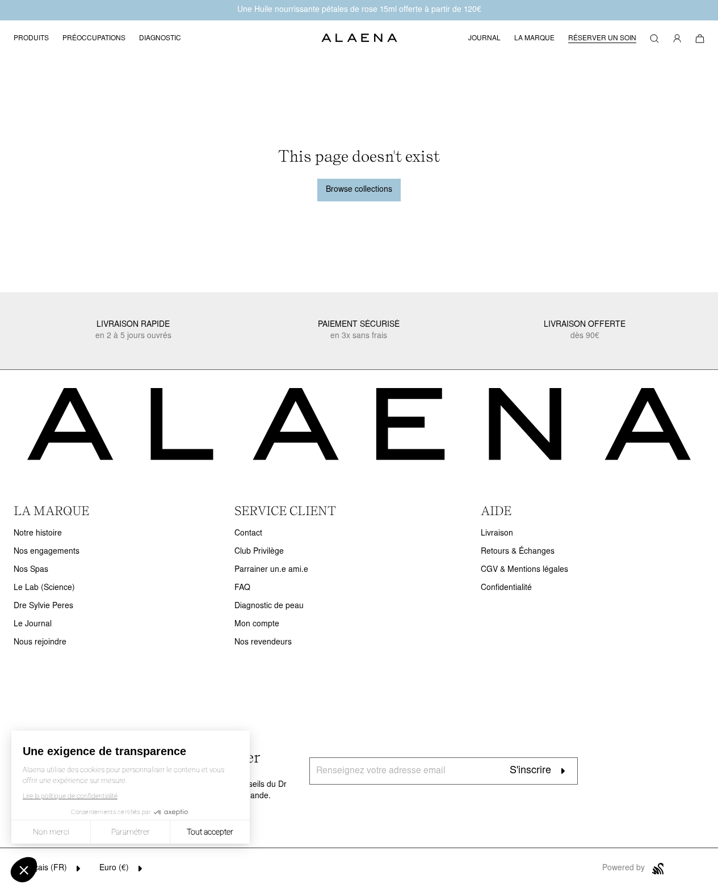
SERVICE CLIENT (285, 510)
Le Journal (33, 624)
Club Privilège (259, 551)
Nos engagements (46, 551)
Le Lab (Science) (44, 588)
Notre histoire (38, 533)
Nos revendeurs (263, 642)
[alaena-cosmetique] (359, 39)
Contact (248, 533)
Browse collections (359, 189)
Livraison (497, 533)
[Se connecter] (677, 38)
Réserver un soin (602, 38)
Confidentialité (506, 588)
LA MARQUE (51, 510)
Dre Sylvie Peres (43, 606)
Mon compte (256, 624)
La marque (534, 38)
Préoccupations (93, 38)
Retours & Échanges (518, 551)
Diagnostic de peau (269, 606)
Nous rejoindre (40, 642)
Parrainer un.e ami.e (271, 570)
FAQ (242, 588)
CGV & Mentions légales (524, 570)
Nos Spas (31, 570)
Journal (484, 38)
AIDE (496, 510)
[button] (654, 38)
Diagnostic (160, 38)
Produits (31, 38)
